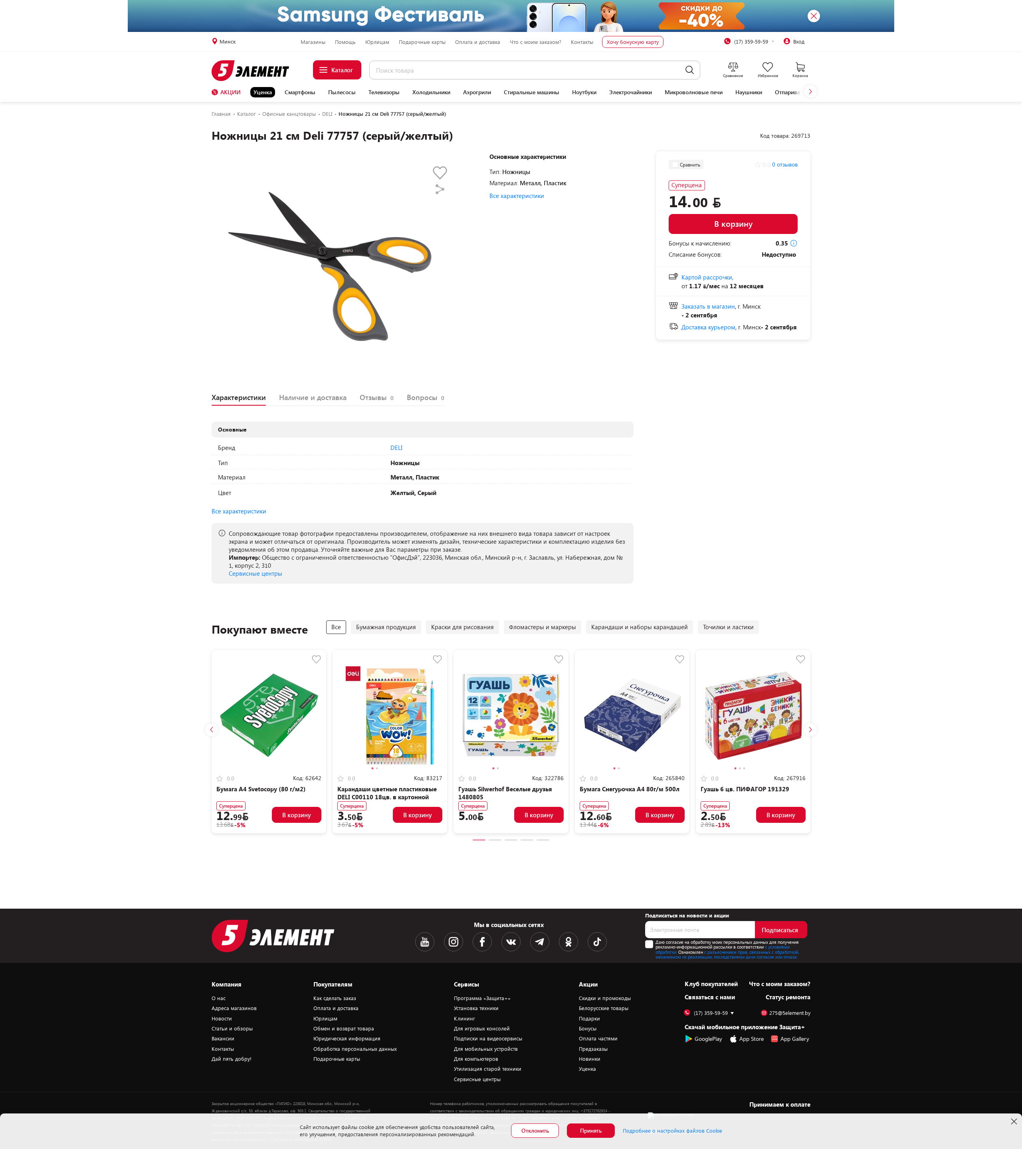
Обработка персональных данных (355, 1048)
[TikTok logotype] (597, 941)
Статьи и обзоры (232, 1028)
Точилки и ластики (728, 627)
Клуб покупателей (711, 983)
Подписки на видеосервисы (488, 1038)
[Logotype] (255, 70)
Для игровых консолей (482, 1028)
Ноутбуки (584, 92)
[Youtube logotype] (424, 941)
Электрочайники (630, 92)
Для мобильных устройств (486, 1048)
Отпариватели (793, 92)
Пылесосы (342, 92)
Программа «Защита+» (482, 998)
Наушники (748, 92)
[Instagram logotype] (453, 941)
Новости (222, 1018)
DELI (396, 448)
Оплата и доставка (477, 42)
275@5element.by (789, 1013)
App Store (751, 1038)
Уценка (263, 92)
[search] (690, 70)
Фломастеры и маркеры (542, 627)
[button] (810, 91)
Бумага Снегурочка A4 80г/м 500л (629, 789)
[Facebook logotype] (482, 941)
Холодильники (431, 92)
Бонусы (587, 1028)
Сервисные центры (255, 573)
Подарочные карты (422, 42)
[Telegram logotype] (539, 941)
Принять (591, 1130)
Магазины (313, 42)
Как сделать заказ (334, 998)
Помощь (345, 42)
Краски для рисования (462, 627)
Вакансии (223, 1038)
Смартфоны (300, 92)
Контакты (582, 42)
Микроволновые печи (694, 92)
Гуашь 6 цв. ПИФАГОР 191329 (745, 789)
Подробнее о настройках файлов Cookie (672, 1130)
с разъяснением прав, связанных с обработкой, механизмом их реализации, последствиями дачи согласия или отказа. (727, 954)
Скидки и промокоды (605, 998)
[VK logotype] (511, 941)
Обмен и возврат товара (343, 1028)
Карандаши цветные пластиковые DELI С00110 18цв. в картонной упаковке (387, 797)
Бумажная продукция (386, 627)
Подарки (589, 1018)
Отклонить (535, 1130)
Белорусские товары (603, 1008)
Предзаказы (593, 1048)
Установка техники (476, 1008)
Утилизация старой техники (487, 1068)
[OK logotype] (568, 941)
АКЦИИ (230, 92)
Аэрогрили (477, 92)
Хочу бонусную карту (633, 42)
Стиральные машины (531, 92)
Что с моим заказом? (535, 42)
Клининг (464, 1018)
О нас (219, 998)
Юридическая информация (346, 1038)
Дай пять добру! (232, 1058)
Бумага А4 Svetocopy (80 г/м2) (261, 789)
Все (336, 627)
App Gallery (794, 1038)
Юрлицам (377, 42)
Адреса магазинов (234, 1008)
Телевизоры (384, 92)
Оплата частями (598, 1038)
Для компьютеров (476, 1058)
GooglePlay (708, 1038)
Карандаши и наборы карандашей (639, 627)
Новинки (589, 1058)
